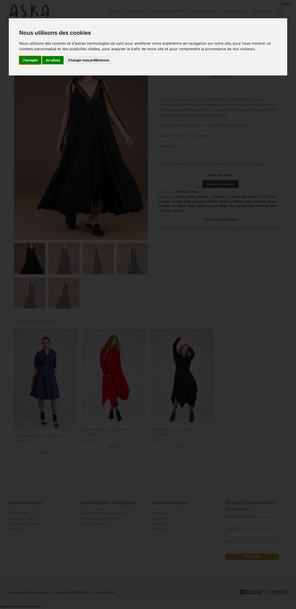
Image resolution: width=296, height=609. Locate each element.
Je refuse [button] (53, 60)
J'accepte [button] (30, 60)
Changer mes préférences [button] (88, 60)
